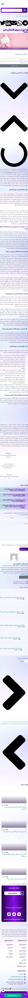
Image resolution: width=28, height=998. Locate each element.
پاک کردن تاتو (23, 944)
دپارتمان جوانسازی (21, 966)
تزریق (25, 829)
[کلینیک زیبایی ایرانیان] (15, 4)
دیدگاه (26, 523)
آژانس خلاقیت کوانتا (6, 989)
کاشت (25, 805)
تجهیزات (11, 954)
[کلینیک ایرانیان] (19, 914)
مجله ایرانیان (9, 944)
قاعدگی (11, 437)
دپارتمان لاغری (22, 963)
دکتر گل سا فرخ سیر (20, 563)
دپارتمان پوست (22, 954)
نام (27, 517)
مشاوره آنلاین (8, 453)
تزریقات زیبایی (22, 951)
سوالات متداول (9, 957)
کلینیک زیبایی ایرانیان (23, 16)
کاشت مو (24, 960)
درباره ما (11, 951)
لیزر (17, 16)
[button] (25, 23)
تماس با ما (10, 947)
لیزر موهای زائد (19, 194)
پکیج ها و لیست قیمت (8, 464)
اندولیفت (24, 947)
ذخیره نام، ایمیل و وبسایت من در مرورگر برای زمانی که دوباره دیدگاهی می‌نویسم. (15, 545)
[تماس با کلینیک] (3, 4)
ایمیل (11, 517)
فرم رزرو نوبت (9, 474)
